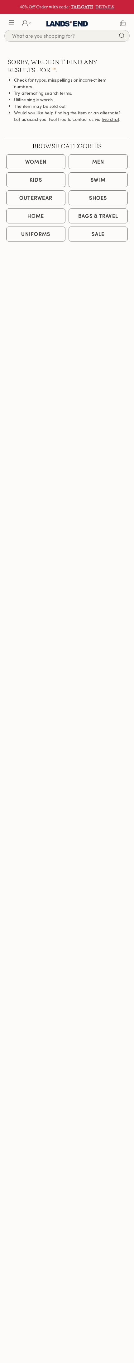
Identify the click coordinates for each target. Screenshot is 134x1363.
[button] (11, 23)
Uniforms (35, 234)
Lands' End (67, 23)
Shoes (98, 197)
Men (98, 161)
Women (35, 161)
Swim (98, 179)
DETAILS (105, 7)
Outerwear (36, 197)
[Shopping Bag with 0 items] (123, 23)
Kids (36, 179)
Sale (98, 234)
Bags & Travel (98, 216)
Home (35, 216)
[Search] (122, 36)
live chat (110, 119)
